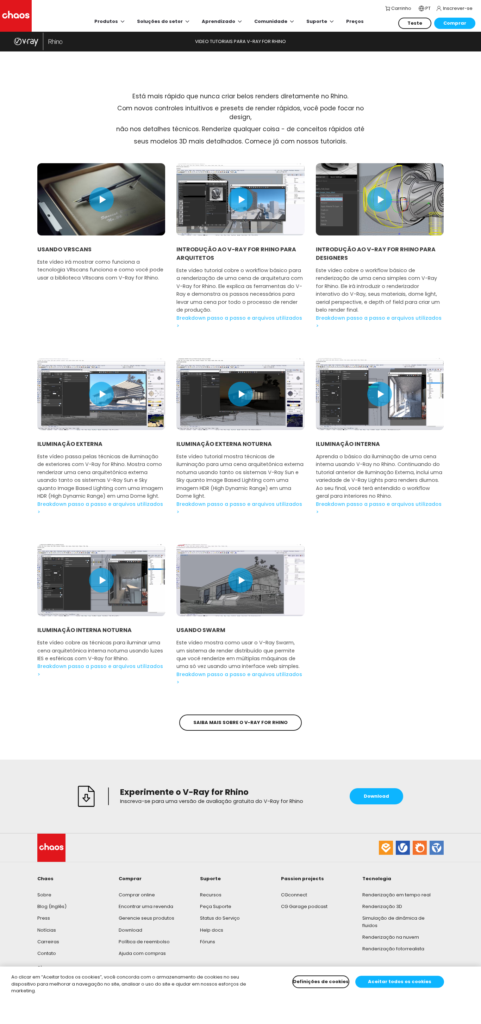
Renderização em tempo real (396, 894)
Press (43, 918)
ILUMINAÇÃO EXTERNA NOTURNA (224, 444)
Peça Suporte (215, 906)
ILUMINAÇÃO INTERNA (348, 444)
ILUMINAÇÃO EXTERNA (69, 444)
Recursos (210, 894)
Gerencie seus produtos (146, 918)
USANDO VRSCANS (64, 249)
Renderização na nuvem (390, 937)
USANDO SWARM (200, 630)
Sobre (44, 894)
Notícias (46, 930)
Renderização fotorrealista (393, 948)
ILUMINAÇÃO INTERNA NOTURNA (84, 630)
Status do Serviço (220, 918)
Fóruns (207, 941)
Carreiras (48, 941)
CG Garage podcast (304, 906)
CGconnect (294, 894)
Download (130, 930)
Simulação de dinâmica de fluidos (393, 921)
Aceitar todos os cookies (399, 981)
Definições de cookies (321, 981)
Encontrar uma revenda (146, 906)
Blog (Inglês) (52, 906)
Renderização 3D (382, 906)
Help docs (211, 930)
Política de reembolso (144, 941)
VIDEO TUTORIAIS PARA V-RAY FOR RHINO (240, 41)
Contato (46, 953)
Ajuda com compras (142, 953)
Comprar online (137, 894)
